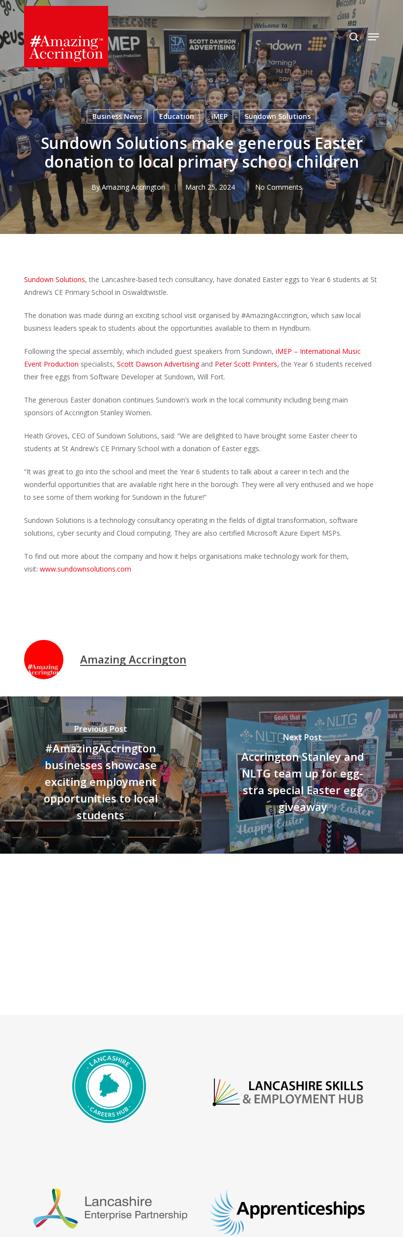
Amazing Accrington (133, 187)
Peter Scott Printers (246, 364)
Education (176, 116)
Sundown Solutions (278, 116)
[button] (373, 37)
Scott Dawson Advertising (158, 364)
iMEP (219, 116)
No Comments (278, 187)
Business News (117, 116)
